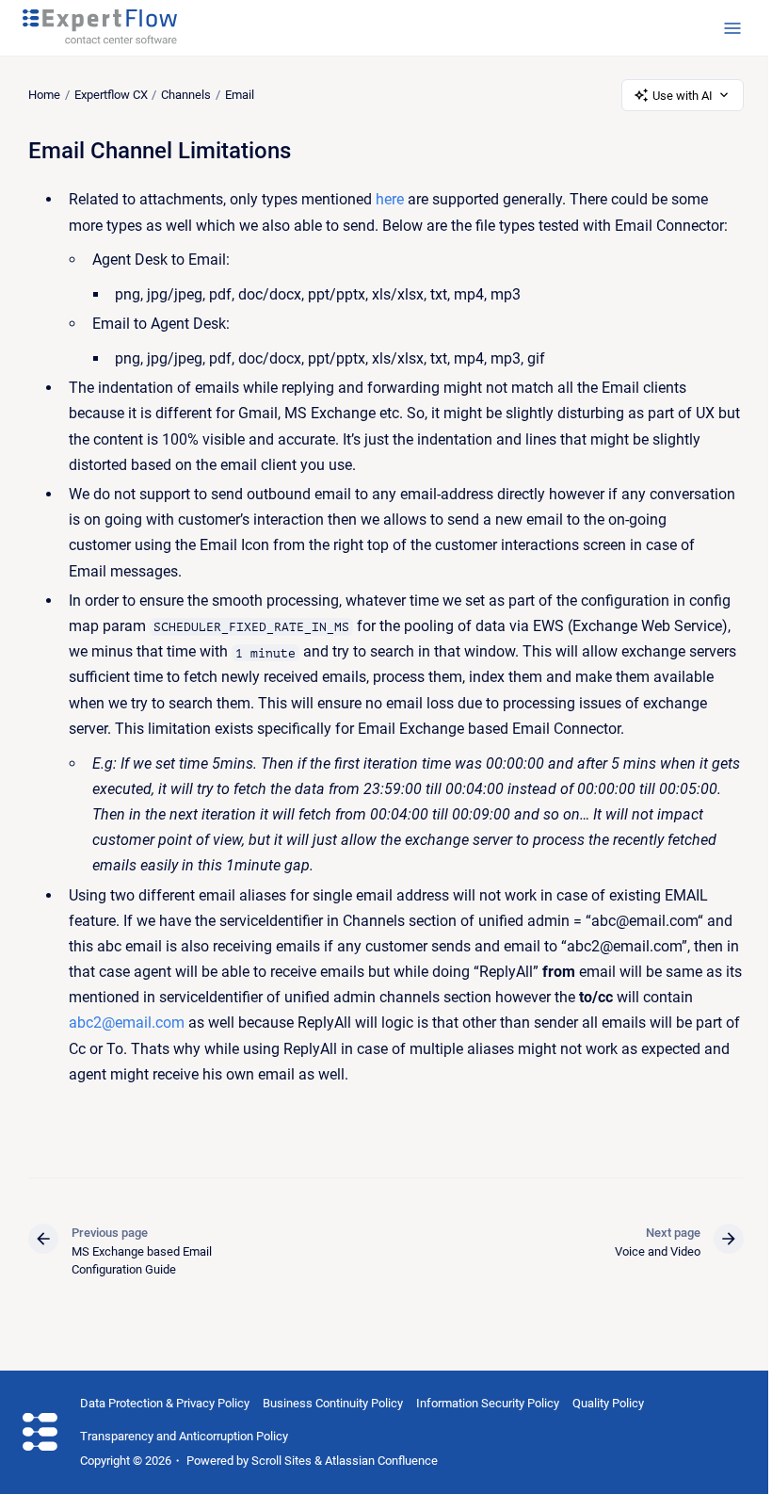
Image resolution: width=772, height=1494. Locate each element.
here (390, 199)
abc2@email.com (127, 1022)
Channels (186, 95)
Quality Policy (608, 1403)
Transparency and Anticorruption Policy (184, 1436)
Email (239, 95)
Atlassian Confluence (381, 1460)
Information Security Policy (487, 1403)
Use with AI (682, 96)
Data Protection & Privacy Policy (164, 1403)
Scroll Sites (281, 1460)
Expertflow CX (111, 95)
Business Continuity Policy (333, 1403)
